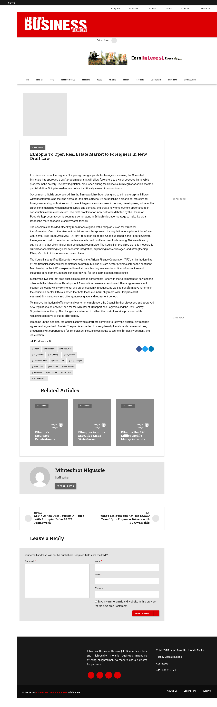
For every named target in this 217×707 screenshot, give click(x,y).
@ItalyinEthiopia (75, 361)
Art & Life (112, 80)
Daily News (172, 80)
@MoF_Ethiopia (68, 367)
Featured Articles (68, 80)
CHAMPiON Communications (51, 692)
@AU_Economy (38, 355)
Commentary (156, 80)
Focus (99, 80)
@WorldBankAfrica (39, 378)
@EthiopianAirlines (39, 361)
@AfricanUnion (65, 349)
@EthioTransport (57, 361)
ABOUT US (172, 691)
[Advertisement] (190, 141)
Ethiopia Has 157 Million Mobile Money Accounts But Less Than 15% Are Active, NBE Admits (133, 440)
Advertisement (190, 80)
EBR (27, 80)
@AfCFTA (35, 349)
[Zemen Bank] (150, 64)
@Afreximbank (49, 349)
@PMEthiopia (51, 372)
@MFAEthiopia (37, 367)
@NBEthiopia (37, 372)
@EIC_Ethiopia (69, 355)
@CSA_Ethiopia (54, 355)
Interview (86, 80)
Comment (30, 561)
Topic (52, 80)
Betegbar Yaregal (54, 426)
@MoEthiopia (52, 367)
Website (99, 588)
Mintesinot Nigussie (80, 470)
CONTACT (207, 691)
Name (98, 561)
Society (126, 80)
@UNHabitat (66, 372)
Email (98, 574)
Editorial (39, 80)
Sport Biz (140, 80)
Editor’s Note (190, 691)
